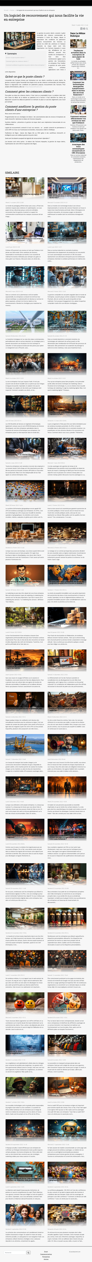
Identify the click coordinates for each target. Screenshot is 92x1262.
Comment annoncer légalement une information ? (64, 752)
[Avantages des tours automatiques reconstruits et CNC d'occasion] (78, 137)
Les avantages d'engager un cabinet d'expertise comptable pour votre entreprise (66, 284)
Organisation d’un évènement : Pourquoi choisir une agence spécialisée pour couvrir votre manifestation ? (67, 837)
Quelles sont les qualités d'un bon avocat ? (66, 497)
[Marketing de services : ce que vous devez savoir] (25, 576)
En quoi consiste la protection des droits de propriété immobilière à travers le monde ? (66, 582)
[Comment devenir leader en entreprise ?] (67, 787)
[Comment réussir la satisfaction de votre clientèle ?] (25, 1003)
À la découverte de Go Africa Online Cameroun (21, 1095)
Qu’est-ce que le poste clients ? (15, 57)
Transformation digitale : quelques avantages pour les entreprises (21, 881)
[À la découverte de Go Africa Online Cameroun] (25, 1088)
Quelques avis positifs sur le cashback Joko (24, 708)
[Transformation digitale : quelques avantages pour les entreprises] (25, 874)
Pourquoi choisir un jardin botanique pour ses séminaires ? (24, 625)
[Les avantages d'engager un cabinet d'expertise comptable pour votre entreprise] (67, 277)
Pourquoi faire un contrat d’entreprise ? (23, 454)
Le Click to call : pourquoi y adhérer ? (22, 1221)
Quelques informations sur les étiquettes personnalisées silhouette (65, 925)
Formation (46, 1257)
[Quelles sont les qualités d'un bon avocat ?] (67, 491)
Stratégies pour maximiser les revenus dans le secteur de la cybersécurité (25, 284)
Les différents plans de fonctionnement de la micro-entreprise (67, 1010)
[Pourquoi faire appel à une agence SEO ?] (67, 660)
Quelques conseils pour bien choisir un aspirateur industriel (65, 1052)
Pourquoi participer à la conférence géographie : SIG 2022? (63, 1179)
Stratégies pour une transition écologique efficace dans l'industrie (24, 328)
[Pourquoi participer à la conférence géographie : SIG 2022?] (67, 1172)
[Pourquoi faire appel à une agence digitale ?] (25, 1130)
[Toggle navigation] (5, 3)
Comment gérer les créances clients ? (17, 61)
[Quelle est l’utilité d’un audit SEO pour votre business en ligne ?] (67, 1088)
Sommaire (12, 53)
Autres (12, 10)
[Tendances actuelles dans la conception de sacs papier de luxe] (78, 43)
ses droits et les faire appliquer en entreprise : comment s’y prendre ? (25, 371)
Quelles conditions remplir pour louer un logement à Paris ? (65, 413)
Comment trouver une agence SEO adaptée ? (67, 967)
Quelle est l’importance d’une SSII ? (21, 412)
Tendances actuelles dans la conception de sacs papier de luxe (78, 54)
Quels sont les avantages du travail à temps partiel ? (66, 455)
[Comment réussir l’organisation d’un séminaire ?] (25, 918)
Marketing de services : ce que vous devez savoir (24, 582)
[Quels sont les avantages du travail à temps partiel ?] (67, 449)
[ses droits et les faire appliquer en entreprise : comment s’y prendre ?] (25, 364)
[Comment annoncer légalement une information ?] (67, 745)
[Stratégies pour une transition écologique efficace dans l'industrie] (25, 322)
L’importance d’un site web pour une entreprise (21, 794)
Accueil (6, 10)
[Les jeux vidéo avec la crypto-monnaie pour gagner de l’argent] (67, 1215)
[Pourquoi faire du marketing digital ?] (67, 364)
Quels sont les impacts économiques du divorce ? (65, 540)
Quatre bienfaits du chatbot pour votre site (66, 1136)
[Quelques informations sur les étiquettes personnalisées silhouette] (67, 918)
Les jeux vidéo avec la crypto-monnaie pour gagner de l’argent (66, 1221)
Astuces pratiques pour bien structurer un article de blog (66, 625)
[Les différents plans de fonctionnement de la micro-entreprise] (67, 1003)
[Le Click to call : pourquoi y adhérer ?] (25, 1215)
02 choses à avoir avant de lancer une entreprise (64, 881)
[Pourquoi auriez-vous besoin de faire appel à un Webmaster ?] (25, 961)
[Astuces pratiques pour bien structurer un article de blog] (67, 618)
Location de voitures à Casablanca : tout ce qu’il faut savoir (24, 667)
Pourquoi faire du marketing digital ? (64, 370)
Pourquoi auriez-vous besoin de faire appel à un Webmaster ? (25, 968)
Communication (46, 1254)
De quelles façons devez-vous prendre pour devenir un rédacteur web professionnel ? (24, 1179)
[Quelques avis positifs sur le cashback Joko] (25, 703)
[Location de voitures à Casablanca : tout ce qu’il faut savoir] (25, 660)
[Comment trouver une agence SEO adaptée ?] (67, 961)
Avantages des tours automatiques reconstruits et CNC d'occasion (78, 148)
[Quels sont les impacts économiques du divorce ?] (67, 533)
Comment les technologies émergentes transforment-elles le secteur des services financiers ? (78, 88)
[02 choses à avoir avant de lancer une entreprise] (67, 874)
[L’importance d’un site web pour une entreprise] (25, 787)
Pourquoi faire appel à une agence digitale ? (24, 1136)
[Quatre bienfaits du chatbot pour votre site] (67, 1130)
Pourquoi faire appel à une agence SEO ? (65, 666)
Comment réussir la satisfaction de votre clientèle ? (23, 1010)
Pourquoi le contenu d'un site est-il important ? (63, 709)
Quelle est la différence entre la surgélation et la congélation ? (24, 1052)
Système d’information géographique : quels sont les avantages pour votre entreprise (25, 498)
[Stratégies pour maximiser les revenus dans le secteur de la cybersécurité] (25, 277)
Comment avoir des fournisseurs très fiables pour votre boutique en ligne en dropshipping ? (24, 541)
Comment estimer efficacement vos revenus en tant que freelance (78, 119)
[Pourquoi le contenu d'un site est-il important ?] (67, 703)
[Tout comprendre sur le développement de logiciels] (25, 830)
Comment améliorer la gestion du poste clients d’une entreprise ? (25, 65)
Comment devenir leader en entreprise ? (65, 793)
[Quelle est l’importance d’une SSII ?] (25, 406)
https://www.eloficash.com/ (33, 87)
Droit (46, 1252)
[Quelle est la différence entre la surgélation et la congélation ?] (25, 1045)
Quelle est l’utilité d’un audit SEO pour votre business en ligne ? (66, 1095)
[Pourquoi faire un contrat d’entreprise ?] (25, 449)
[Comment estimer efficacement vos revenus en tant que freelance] (78, 109)
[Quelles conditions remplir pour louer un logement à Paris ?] (67, 406)
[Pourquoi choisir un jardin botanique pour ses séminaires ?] (25, 618)
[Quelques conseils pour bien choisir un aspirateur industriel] (67, 1045)
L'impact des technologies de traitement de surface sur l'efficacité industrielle (66, 328)
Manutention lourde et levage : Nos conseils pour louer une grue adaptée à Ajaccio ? (24, 752)
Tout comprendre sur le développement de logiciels (24, 836)
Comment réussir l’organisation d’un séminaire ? (22, 925)
